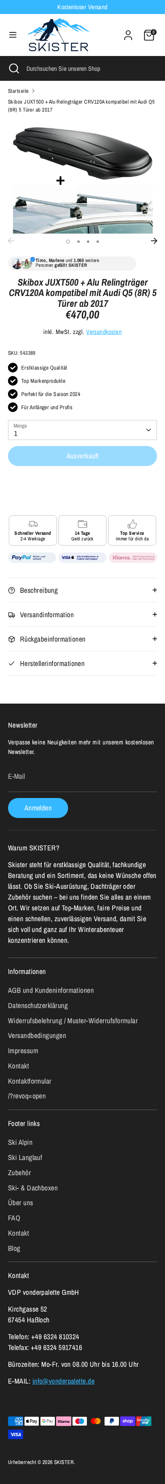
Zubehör (19, 1173)
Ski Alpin (20, 1142)
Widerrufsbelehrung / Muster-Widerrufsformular (73, 1021)
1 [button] (68, 242)
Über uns (20, 1203)
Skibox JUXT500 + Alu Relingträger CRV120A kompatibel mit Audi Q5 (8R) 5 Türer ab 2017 (81, 105)
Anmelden (38, 808)
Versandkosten (104, 332)
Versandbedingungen (37, 1035)
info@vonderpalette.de (63, 1381)
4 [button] (98, 241)
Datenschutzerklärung (38, 1005)
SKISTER (64, 1462)
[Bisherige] (11, 241)
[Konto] (128, 33)
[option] (82, 177)
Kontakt (18, 1066)
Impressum (23, 1051)
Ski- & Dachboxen (33, 1188)
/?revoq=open (27, 1096)
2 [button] (78, 241)
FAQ (14, 1218)
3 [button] (88, 241)
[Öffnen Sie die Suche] (13, 68)
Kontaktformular (30, 1081)
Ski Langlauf (25, 1157)
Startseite (18, 90)
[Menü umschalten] (13, 35)
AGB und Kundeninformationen (51, 990)
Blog (14, 1248)
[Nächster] (154, 241)
